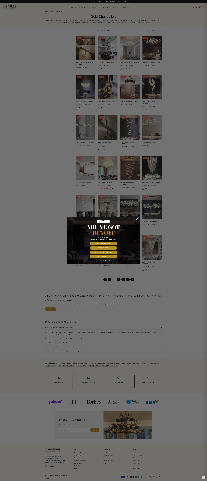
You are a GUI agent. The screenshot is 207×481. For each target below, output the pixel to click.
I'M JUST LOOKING (103, 257)
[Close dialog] (137, 218)
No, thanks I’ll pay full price (103, 260)
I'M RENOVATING (103, 248)
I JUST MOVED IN (103, 244)
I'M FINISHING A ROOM (103, 252)
